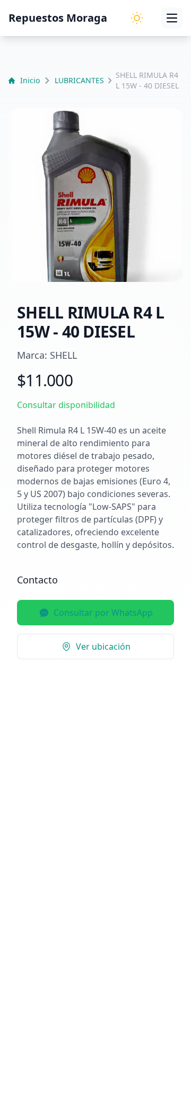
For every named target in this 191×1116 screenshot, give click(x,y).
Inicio (30, 80)
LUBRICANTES (79, 80)
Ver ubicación (103, 646)
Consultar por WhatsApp (103, 612)
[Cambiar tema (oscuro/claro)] (137, 18)
